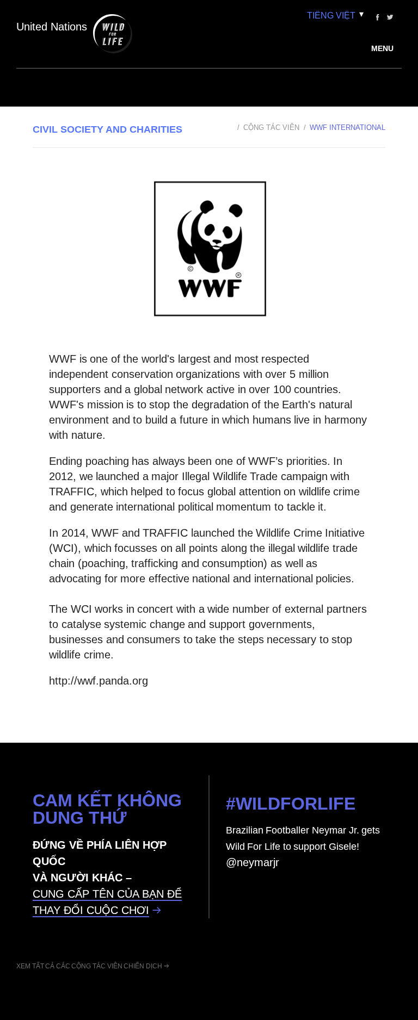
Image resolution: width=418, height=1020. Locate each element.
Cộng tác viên (271, 127)
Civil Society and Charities (107, 129)
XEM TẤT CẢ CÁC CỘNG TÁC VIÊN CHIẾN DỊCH (89, 966)
